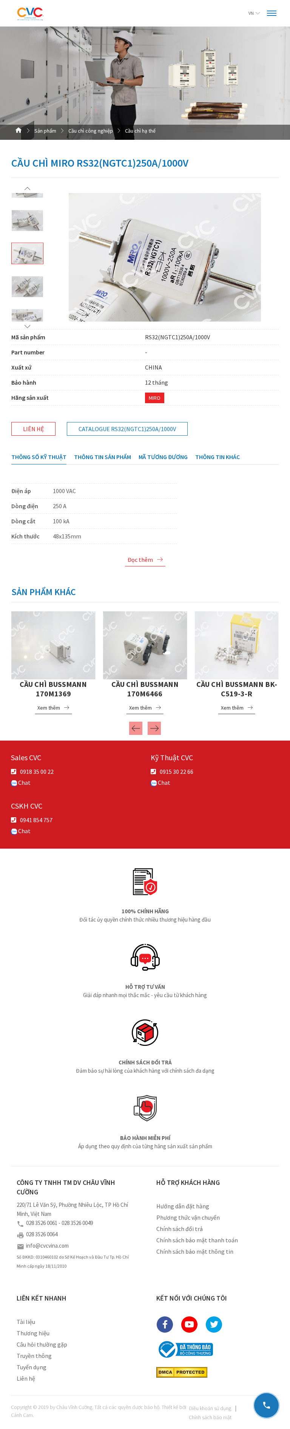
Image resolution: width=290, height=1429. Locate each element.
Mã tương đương (163, 457)
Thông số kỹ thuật (38, 457)
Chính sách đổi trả (179, 1229)
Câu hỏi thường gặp (42, 1344)
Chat (24, 782)
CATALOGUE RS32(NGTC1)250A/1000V (127, 429)
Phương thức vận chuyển (188, 1217)
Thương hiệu (33, 1333)
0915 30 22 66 (176, 771)
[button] (27, 188)
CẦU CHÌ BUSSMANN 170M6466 (145, 688)
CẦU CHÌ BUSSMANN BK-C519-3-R (236, 688)
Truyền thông (34, 1355)
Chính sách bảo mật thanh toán (197, 1240)
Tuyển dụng (31, 1367)
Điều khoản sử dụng (210, 1408)
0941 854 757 (36, 820)
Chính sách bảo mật (210, 1417)
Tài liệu (26, 1321)
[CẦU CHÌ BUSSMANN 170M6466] (145, 644)
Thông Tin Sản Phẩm (102, 457)
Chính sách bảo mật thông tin (194, 1251)
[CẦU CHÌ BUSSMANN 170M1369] (53, 644)
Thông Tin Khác (217, 457)
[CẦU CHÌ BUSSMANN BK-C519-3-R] (236, 644)
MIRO (154, 397)
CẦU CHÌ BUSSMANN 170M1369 (53, 688)
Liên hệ (33, 429)
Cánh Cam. (22, 1415)
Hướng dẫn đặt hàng (182, 1206)
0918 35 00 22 (37, 771)
